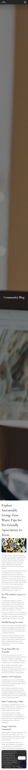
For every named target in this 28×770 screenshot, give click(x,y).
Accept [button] (22, 758)
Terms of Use (8, 767)
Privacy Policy (20, 767)
